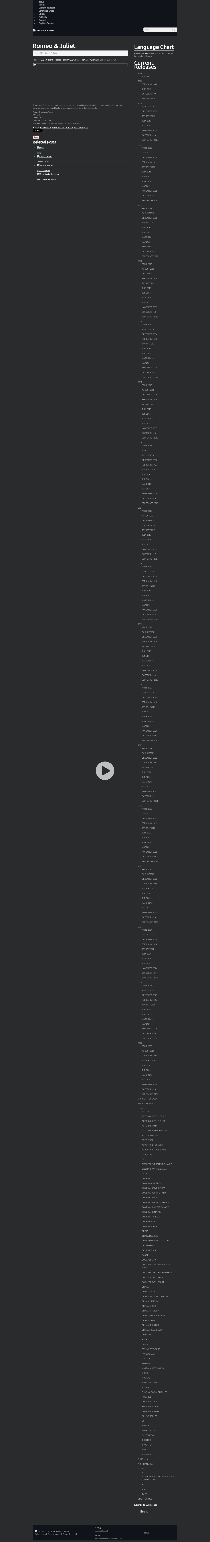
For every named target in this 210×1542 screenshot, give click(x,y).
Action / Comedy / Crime (154, 1116)
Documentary (149, 1260)
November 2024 (149, 968)
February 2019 (149, 642)
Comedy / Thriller (151, 1217)
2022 (140, 806)
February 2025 (149, 1000)
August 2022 (148, 814)
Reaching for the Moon (46, 179)
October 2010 (149, 135)
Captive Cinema (46, 23)
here (147, 53)
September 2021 (150, 801)
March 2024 (148, 959)
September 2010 (150, 140)
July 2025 (146, 1010)
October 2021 (149, 796)
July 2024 (146, 954)
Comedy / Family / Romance (155, 1207)
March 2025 (148, 1019)
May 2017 (146, 544)
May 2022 (146, 847)
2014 (42, 53)
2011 (140, 145)
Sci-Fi (144, 1421)
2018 (140, 564)
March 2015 (148, 419)
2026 (140, 1043)
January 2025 (148, 1005)
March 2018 (148, 600)
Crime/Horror (149, 1250)
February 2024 (149, 944)
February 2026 (149, 1056)
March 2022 (148, 842)
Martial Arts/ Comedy (153, 1368)
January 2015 (148, 404)
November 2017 (149, 549)
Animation (147, 1155)
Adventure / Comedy (152, 1145)
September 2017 (150, 559)
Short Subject (145, 1499)
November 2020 (149, 731)
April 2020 (147, 688)
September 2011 (150, 200)
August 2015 (148, 390)
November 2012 (149, 247)
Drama (145, 1287)
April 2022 (147, 809)
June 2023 (147, 898)
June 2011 (146, 177)
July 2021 (146, 772)
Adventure (147, 1140)
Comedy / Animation (151, 1183)
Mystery (146, 1387)
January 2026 (148, 1060)
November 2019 (149, 670)
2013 (140, 261)
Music (145, 1373)
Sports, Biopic (149, 1430)
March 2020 (148, 721)
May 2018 (146, 605)
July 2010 (146, 121)
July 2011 (146, 172)
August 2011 (148, 153)
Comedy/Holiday (150, 1226)
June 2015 (147, 414)
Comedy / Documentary (154, 1193)
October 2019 (149, 675)
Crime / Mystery (150, 1236)
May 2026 (146, 1080)
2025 (140, 983)
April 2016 (147, 446)
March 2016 (148, 484)
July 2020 (146, 712)
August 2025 (148, 990)
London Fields (43, 162)
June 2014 (147, 353)
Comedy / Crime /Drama (153, 1188)
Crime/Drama (148, 1245)
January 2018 (148, 586)
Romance (146, 1397)
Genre (141, 1108)
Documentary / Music (153, 1277)
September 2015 (150, 438)
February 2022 (149, 823)
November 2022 (149, 852)
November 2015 (149, 428)
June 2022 (147, 838)
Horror (146, 1363)
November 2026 (149, 1084)
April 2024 (147, 930)
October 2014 (149, 372)
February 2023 (149, 884)
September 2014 (150, 377)
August (146, 450)
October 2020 (149, 736)
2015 (140, 382)
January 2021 (148, 767)
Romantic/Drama (150, 1411)
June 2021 (147, 777)
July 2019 (146, 651)
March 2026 (148, 1075)
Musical (146, 1378)
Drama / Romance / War (153, 1316)
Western (146, 1454)
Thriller (146, 1440)
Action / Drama (149, 1126)
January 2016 (148, 470)
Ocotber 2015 (149, 433)
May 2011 (146, 186)
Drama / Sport (149, 1320)
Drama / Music (149, 1306)
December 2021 (149, 758)
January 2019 (148, 646)
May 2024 (146, 963)
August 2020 (148, 693)
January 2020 (148, 707)
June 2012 (147, 232)
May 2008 (146, 76)
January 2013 (148, 283)
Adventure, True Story (154, 1150)
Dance (145, 1255)
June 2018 (147, 595)
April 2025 (147, 986)
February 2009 (149, 84)
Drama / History (150, 1301)
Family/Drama (148, 1354)
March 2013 (148, 298)
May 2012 (146, 242)
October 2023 (149, 917)
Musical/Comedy (150, 1383)
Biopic (145, 1174)
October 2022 (149, 857)
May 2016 (146, 489)
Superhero (148, 1435)
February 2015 (149, 400)
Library (42, 14)
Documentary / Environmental (158, 1272)
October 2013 (149, 312)
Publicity (43, 17)
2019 (140, 624)
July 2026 (146, 1065)
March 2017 (148, 540)
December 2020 (149, 697)
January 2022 (148, 828)
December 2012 (149, 218)
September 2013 (150, 317)
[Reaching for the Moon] (48, 174)
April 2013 (147, 264)
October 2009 (149, 94)
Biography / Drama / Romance (157, 1164)
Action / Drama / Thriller (154, 1131)
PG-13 (78, 60)
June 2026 (147, 1070)
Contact (42, 20)
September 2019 (150, 680)
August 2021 (148, 753)
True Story (148, 1445)
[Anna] (40, 148)
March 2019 (148, 661)
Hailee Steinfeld (58, 127)
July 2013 (146, 288)
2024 (140, 927)
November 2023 (149, 912)
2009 (140, 81)
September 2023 (150, 922)
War (144, 1450)
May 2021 (146, 787)
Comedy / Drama (150, 1198)
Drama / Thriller (150, 1325)
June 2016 (147, 479)
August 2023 (148, 874)
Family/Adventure (151, 1349)
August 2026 (148, 1051)
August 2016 (148, 455)
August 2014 (148, 329)
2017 (140, 508)
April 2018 (147, 567)
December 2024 (149, 939)
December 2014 (149, 334)
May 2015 (146, 423)
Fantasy (146, 1359)
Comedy (146, 1178)
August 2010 (148, 106)
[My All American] (45, 165)
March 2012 (148, 237)
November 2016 (149, 494)
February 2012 (145, 1104)
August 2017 (148, 516)
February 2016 (149, 465)
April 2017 (147, 511)
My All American (43, 171)
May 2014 (146, 363)
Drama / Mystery (150, 1311)
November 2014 (149, 368)
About (42, 4)
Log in (146, 1533)
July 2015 (146, 409)
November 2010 (149, 130)
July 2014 (146, 349)
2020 (140, 685)
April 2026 (147, 1046)
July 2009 (146, 89)
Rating (141, 1469)
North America (145, 1464)
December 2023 (149, 879)
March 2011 (147, 181)
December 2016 (149, 460)
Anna (39, 153)
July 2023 (146, 893)
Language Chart (46, 11)
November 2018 (149, 610)
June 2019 (147, 656)
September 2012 (150, 256)
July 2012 (146, 228)
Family (145, 1344)
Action (145, 1111)
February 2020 (149, 702)
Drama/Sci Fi (148, 1335)
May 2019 (146, 666)
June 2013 (147, 293)
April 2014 (147, 325)
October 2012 (149, 251)
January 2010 (148, 116)
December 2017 (149, 521)
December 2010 (149, 111)
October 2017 (149, 554)
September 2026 (150, 1094)
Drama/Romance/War (152, 1330)
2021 (140, 745)
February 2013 (149, 278)
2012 (140, 205)
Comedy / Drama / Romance (155, 1202)
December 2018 (149, 576)
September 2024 (150, 978)
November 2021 (149, 791)
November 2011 (149, 191)
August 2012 (148, 213)
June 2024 (143, 1459)
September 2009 (150, 99)
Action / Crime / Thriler (154, 1121)
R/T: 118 (69, 127)
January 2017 (148, 530)
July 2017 (146, 535)
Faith (144, 1339)
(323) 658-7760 (101, 1531)
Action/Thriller (150, 1135)
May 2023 (146, 908)
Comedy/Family (149, 1222)
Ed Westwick (45, 127)
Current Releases (47, 7)
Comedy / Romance (151, 1212)
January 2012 (148, 223)
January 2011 (148, 167)
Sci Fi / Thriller (149, 1416)
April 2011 (147, 148)
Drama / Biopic (149, 1292)
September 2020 (150, 740)
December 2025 (149, 995)
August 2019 (148, 632)
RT (143, 1484)
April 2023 (147, 869)
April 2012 (147, 208)
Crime (145, 1231)
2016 (140, 443)
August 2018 (148, 572)
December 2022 (149, 818)
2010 (140, 103)
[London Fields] (44, 156)
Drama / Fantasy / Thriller (155, 1296)
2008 (140, 73)
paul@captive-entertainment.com (108, 1538)
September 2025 (150, 1038)
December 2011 (149, 157)
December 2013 (149, 274)
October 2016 (149, 498)
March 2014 (148, 358)
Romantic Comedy (151, 1407)
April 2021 (147, 748)
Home (37, 53)
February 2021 (149, 763)
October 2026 (149, 1089)
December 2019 (149, 637)
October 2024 (149, 973)
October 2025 (149, 1033)
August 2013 (148, 269)
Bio (143, 1159)
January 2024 (148, 949)
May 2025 (146, 1024)
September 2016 (150, 503)
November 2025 (149, 1029)
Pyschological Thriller (154, 1392)
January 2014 (148, 344)
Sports (145, 1426)
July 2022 (146, 833)
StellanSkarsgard (81, 127)
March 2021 (148, 782)
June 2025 (147, 1014)
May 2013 (146, 302)
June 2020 (147, 716)
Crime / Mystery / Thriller (155, 1241)
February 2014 (68, 60)
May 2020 (146, 726)
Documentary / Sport (153, 1282)
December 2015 (149, 395)
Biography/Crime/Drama (154, 1169)
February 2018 (149, 581)
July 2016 (146, 474)
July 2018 (146, 591)
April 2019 (147, 627)
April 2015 (147, 385)
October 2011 (149, 196)
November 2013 (149, 307)
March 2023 (148, 903)
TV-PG (144, 1494)
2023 (140, 866)
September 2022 (150, 861)
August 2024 (148, 935)
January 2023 (148, 888)
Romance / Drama (89, 60)
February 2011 (149, 162)
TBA (143, 1489)
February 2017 (149, 525)
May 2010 (146, 126)
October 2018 (149, 615)
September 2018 (150, 619)
